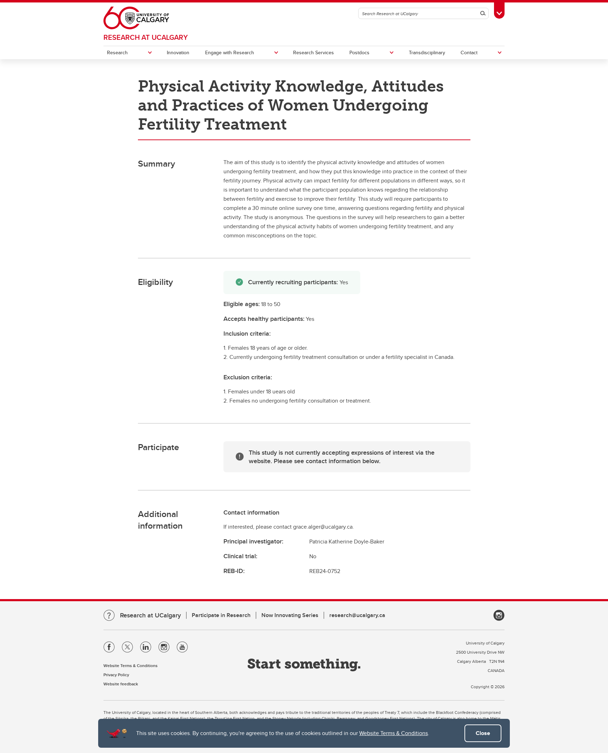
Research (117, 52)
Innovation (178, 52)
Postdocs (359, 52)
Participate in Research (221, 615)
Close (483, 733)
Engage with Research (229, 52)
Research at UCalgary (145, 37)
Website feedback (120, 684)
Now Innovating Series (289, 615)
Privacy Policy (116, 675)
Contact (469, 52)
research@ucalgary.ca (357, 615)
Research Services (313, 52)
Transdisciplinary (427, 52)
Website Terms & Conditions (393, 733)
